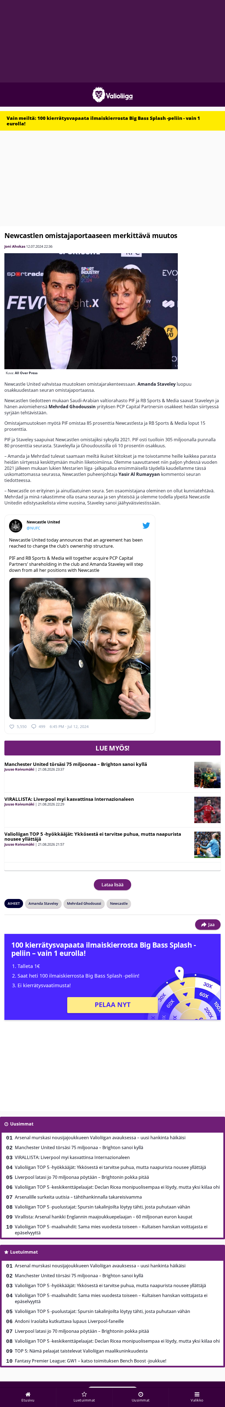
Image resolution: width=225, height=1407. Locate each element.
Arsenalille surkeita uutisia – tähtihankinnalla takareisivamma (78, 1197)
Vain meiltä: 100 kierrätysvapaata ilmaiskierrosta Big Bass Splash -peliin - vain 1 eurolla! (103, 121)
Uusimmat (21, 1124)
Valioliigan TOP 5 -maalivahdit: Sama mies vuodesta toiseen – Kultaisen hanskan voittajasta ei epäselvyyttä (111, 1230)
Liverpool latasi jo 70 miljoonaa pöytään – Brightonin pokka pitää (82, 1177)
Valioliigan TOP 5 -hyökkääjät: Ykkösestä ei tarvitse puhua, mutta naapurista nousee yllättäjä (92, 836)
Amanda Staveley (43, 903)
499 (42, 726)
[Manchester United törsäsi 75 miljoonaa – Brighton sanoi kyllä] (207, 775)
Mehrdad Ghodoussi (84, 903)
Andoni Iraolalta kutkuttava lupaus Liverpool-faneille (69, 1321)
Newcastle (119, 903)
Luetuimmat (24, 1252)
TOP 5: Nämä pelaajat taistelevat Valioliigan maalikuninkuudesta (81, 1351)
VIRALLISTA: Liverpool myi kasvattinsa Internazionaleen (69, 799)
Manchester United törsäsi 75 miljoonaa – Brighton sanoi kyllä (75, 764)
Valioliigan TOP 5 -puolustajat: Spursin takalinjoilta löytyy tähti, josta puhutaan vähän (102, 1207)
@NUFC (33, 528)
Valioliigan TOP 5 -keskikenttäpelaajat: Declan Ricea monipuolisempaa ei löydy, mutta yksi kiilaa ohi (117, 1187)
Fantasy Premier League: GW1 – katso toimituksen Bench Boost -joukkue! (90, 1361)
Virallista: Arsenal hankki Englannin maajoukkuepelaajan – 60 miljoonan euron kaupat (103, 1217)
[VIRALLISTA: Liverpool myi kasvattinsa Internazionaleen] (207, 810)
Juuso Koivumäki (19, 769)
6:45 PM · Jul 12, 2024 (69, 726)
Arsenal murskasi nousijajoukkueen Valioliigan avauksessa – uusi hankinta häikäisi (100, 1138)
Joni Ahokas (14, 246)
